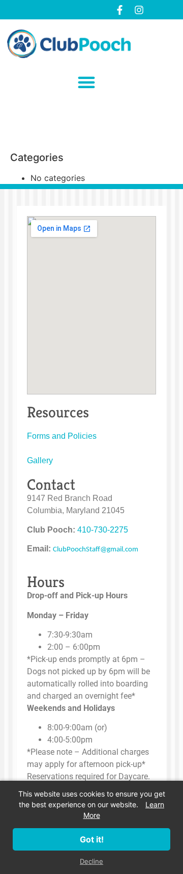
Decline (91, 861)
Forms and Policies (62, 436)
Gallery (40, 460)
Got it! (92, 839)
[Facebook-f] (119, 9)
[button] (86, 82)
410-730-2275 (102, 529)
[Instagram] (138, 9)
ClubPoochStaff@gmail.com (95, 549)
